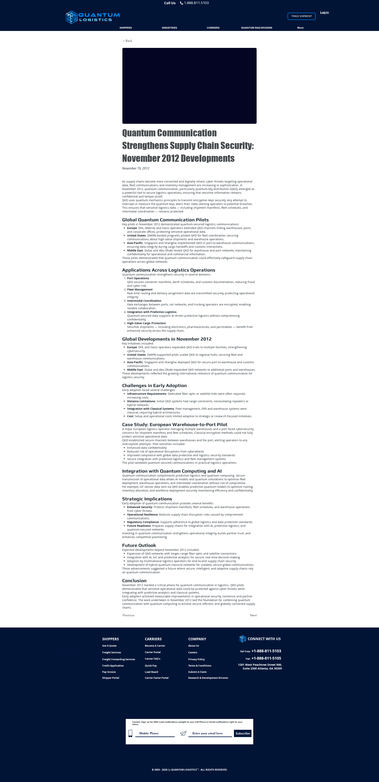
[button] (126, 28)
